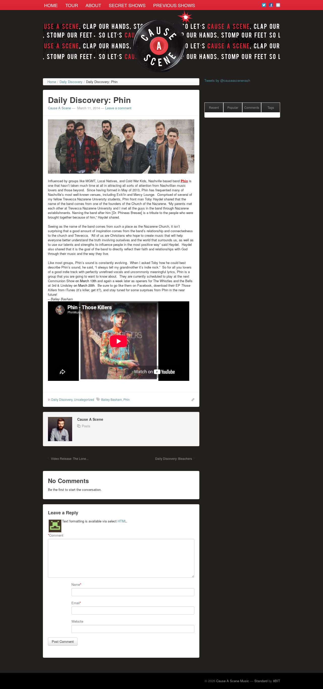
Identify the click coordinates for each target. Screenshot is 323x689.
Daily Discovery (61, 399)
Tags (270, 107)
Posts (86, 426)
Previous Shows (174, 5)
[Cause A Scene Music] (161, 41)
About (93, 5)
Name (75, 584)
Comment (55, 535)
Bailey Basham (111, 399)
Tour (71, 5)
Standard (260, 680)
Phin (126, 399)
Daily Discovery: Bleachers (173, 458)
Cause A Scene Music (232, 680)
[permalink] (191, 399)
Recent (214, 107)
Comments (251, 107)
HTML (122, 521)
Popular (232, 107)
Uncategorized (84, 399)
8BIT (276, 680)
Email (75, 603)
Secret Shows (127, 5)
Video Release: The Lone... (69, 458)
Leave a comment (118, 107)
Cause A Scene (59, 107)
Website (77, 621)
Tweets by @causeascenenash (227, 80)
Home (51, 5)
